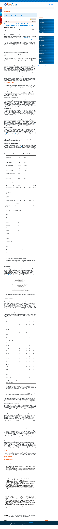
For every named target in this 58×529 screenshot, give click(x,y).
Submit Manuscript (41, 37)
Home (6, 7)
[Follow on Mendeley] (1, 22)
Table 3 (27, 154)
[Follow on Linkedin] (1, 15)
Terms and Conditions (20, 524)
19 (6, 133)
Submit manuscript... (7, 11)
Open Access (11, 7)
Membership (40, 7)
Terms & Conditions (41, 45)
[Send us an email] (1, 24)
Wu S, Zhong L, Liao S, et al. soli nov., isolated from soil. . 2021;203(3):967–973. (20, 495)
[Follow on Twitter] (1, 13)
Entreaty (40, 63)
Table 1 (21, 146)
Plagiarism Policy (41, 40)
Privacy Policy (24, 524)
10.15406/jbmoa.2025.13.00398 (26, 37)
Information (28, 7)
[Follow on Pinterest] (1, 17)
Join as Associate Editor (42, 53)
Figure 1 (9, 274)
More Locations (31, 522)
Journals (17, 7)
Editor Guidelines (41, 48)
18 (34, 123)
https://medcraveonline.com (41, 520)
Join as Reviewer (41, 58)
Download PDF (34, 39)
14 (11, 89)
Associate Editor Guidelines (42, 50)
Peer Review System (41, 42)
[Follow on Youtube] (1, 19)
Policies (34, 7)
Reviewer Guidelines (42, 55)
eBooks (22, 7)
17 (7, 123)
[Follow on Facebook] (1, 10)
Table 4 (14, 302)
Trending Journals (47, 7)
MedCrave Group (13, 520)
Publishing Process (41, 56)
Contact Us (46, 520)
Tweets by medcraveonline (42, 65)
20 (15, 133)
